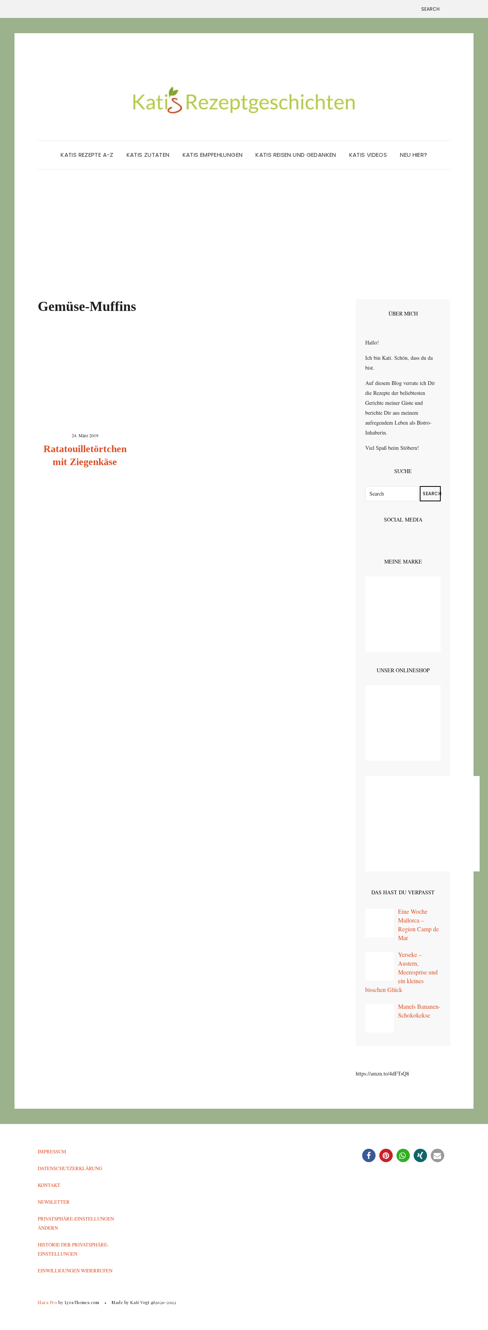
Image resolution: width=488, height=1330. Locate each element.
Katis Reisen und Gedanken (295, 155)
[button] (369, 1155)
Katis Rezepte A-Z (87, 155)
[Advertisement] (244, 241)
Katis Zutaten (148, 155)
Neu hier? (413, 155)
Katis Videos (368, 155)
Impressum (52, 1151)
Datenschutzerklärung (70, 1168)
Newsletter (54, 1201)
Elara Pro (47, 1302)
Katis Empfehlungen (213, 155)
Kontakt (49, 1185)
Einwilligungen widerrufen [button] (75, 1270)
